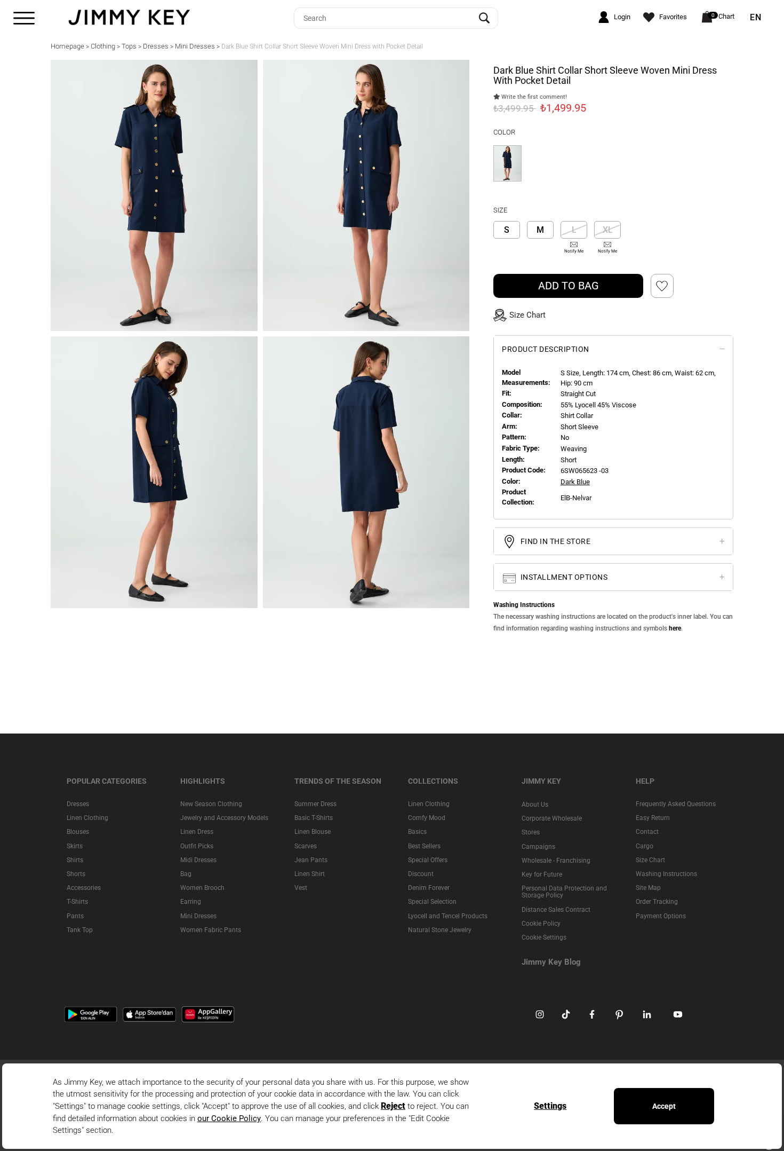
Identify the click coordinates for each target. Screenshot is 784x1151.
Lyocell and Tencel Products (447, 915)
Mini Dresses (198, 915)
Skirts (75, 846)
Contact (647, 831)
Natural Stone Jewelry (439, 930)
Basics (417, 831)
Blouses (78, 831)
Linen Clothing (87, 818)
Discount (421, 874)
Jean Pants (310, 860)
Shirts (75, 860)
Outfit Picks (196, 846)
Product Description (545, 349)
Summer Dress (315, 804)
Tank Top (80, 930)
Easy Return (653, 818)
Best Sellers (424, 846)
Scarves (305, 846)
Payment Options (661, 915)
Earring (190, 901)
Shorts (76, 874)
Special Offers (427, 860)
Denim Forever (429, 888)
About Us (535, 804)
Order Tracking (657, 901)
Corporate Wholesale (552, 818)
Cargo (644, 846)
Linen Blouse (312, 831)
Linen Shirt (309, 874)
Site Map (648, 888)
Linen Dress (196, 831)
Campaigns (538, 846)
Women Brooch (202, 888)
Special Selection (432, 901)
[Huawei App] (208, 1014)
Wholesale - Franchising (556, 860)
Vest (300, 888)
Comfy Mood (426, 818)
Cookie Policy (541, 923)
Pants (75, 915)
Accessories (84, 888)
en (756, 17)
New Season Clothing (211, 804)
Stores (531, 832)
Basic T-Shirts (313, 818)
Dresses (78, 804)
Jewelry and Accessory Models (224, 818)
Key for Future (542, 874)
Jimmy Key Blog (551, 962)
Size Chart (650, 860)
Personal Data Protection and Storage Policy (564, 892)
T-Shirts (77, 901)
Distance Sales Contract (556, 909)
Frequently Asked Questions (676, 804)
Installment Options (562, 577)
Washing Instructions (666, 874)
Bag (185, 874)
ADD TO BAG (568, 285)
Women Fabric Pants (210, 930)
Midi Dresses (198, 860)
